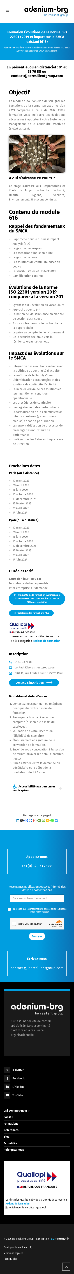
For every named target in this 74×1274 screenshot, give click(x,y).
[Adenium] (37, 11)
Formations (18, 47)
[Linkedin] (17, 820)
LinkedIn (18, 1087)
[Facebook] (26, 820)
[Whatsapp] (52, 820)
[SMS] (43, 820)
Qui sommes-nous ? (17, 1110)
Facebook (18, 1078)
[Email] (39, 820)
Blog (7, 1136)
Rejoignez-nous (14, 1149)
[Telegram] (56, 820)
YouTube (17, 1095)
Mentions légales (13, 1253)
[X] (22, 820)
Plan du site (10, 1258)
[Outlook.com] (30, 820)
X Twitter (18, 1070)
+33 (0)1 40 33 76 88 (37, 866)
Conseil (8, 1117)
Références (11, 1130)
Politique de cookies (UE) (18, 1247)
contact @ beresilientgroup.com (37, 968)
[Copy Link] (48, 820)
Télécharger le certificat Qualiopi (27, 1207)
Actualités (10, 1143)
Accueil (7, 47)
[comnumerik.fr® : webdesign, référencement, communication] (60, 1238)
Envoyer (37, 936)
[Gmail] (35, 820)
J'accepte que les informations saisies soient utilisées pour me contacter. (39, 910)
